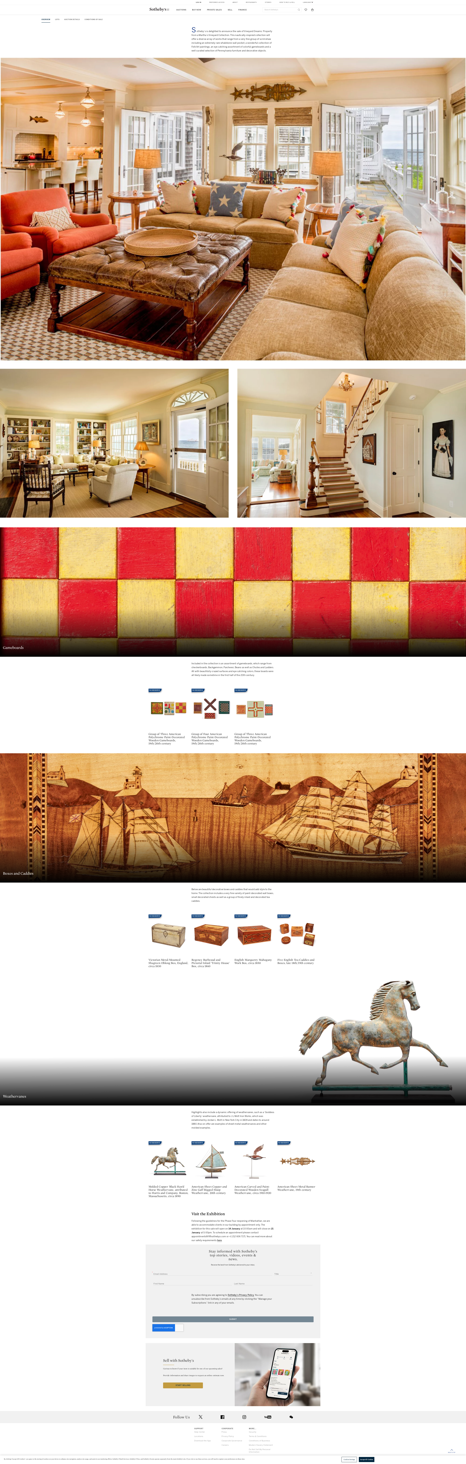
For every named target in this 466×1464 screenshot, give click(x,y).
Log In (198, 2)
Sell (230, 10)
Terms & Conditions (258, 1436)
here (219, 1240)
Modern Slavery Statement (261, 1445)
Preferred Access (217, 2)
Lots (57, 19)
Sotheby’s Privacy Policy (241, 1295)
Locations (198, 1436)
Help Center (199, 1432)
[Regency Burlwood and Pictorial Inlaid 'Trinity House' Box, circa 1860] (211, 934)
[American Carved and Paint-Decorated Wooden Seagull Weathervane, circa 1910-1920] (254, 1161)
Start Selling (183, 1385)
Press (224, 1432)
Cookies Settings (349, 1459)
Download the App (202, 1441)
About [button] (235, 2)
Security (252, 1432)
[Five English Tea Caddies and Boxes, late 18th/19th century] (297, 934)
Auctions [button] (181, 10)
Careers (225, 1445)
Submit (233, 1319)
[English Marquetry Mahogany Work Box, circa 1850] (254, 934)
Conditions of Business (259, 1441)
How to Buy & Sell (287, 2)
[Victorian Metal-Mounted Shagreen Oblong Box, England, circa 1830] (169, 934)
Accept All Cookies (366, 1459)
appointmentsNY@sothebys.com (208, 1236)
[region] (233, 1459)
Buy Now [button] (196, 10)
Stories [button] (268, 2)
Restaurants (251, 2)
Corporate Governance (232, 1441)
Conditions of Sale (94, 19)
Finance (242, 10)
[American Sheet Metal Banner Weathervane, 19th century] (297, 1161)
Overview (46, 19)
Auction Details (72, 19)
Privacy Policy (228, 1436)
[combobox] (282, 9)
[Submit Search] (299, 10)
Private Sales (214, 10)
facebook (222, 1417)
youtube (267, 1417)
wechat (291, 1417)
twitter (200, 1417)
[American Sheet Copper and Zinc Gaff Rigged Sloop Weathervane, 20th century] (211, 1161)
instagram (244, 1417)
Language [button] (307, 2)
